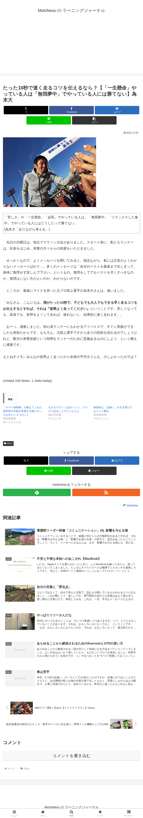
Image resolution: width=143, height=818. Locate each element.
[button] (94, 120)
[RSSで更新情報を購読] (106, 492)
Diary (9, 443)
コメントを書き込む (72, 755)
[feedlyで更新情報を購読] (37, 492)
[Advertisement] (71, 48)
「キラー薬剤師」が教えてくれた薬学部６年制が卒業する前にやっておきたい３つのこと (22, 411)
